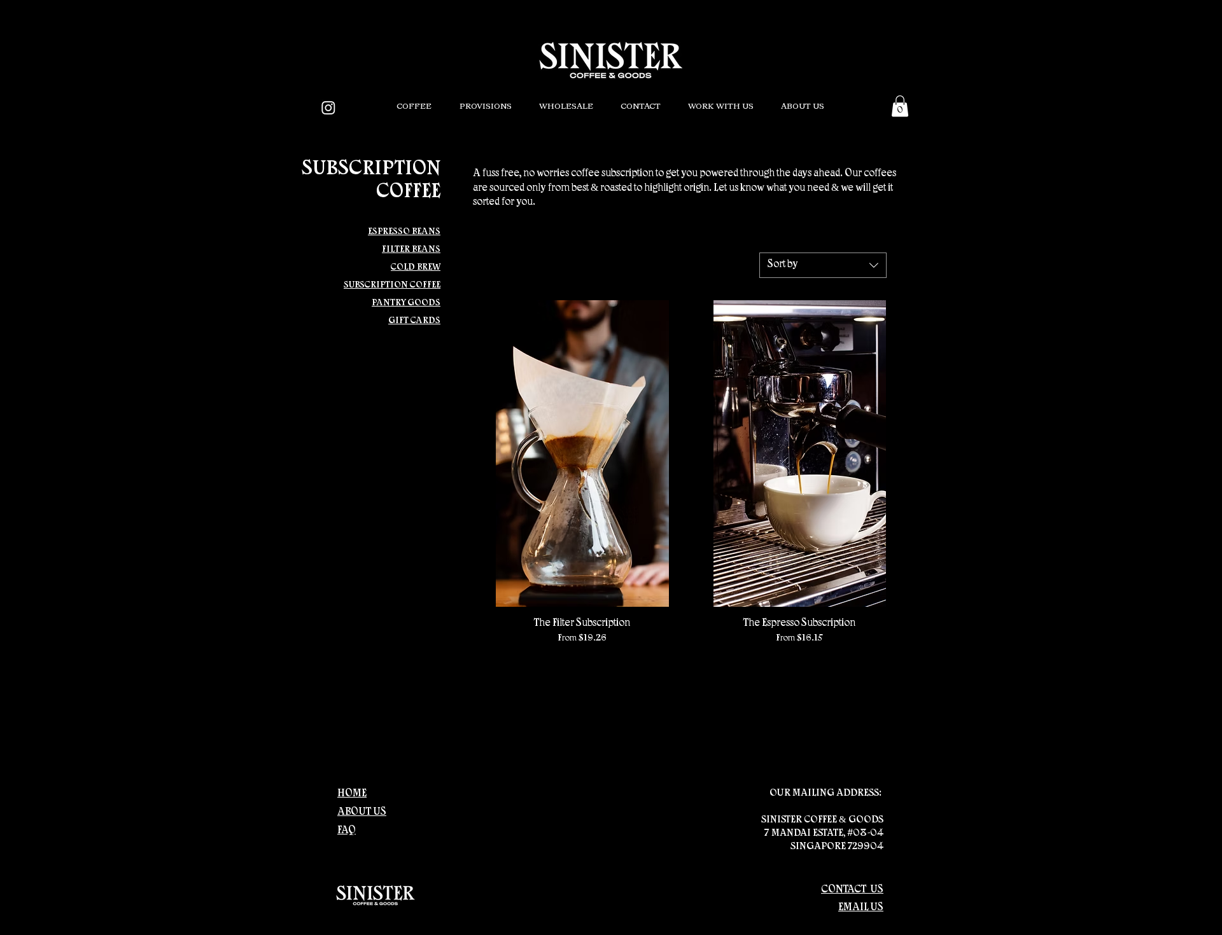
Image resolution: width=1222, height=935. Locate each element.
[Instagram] (328, 107)
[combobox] (823, 265)
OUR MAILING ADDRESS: (826, 793)
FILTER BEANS (411, 250)
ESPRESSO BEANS (404, 232)
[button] (414, 107)
